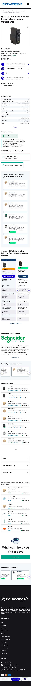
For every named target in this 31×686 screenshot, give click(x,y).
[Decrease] (3, 679)
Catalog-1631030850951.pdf (13, 165)
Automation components (18, 11)
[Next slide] (29, 290)
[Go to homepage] (15, 599)
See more (15, 127)
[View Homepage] (12, 4)
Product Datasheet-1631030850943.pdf (11, 157)
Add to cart (16, 679)
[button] (15, 64)
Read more (14, 357)
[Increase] (7, 679)
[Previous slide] (17, 290)
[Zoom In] (28, 27)
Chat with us (15, 557)
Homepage (6, 11)
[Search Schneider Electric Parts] (13, 342)
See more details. (14, 323)
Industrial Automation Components (10, 12)
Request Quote (24, 679)
